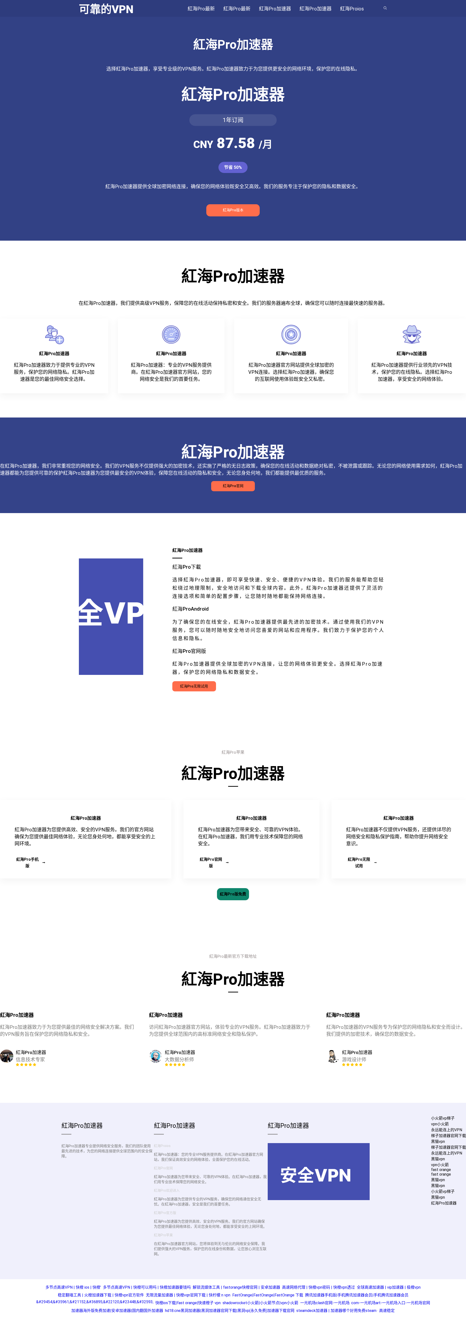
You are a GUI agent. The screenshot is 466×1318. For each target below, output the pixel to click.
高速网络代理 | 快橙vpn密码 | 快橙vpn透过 (318, 1287)
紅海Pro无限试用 (194, 686)
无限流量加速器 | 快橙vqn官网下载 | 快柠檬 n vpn (188, 1295)
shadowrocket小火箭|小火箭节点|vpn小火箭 (260, 1303)
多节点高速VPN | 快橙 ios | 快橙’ (73, 1287)
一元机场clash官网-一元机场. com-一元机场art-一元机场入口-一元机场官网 (365, 1303)
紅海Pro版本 (233, 210)
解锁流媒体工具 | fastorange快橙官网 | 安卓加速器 (236, 1287)
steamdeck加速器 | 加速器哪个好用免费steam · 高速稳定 (345, 1310)
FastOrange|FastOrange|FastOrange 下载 (267, 1295)
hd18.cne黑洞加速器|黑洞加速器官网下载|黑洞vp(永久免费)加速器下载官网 (229, 1310)
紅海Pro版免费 (233, 894)
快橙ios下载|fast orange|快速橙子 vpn (188, 1303)
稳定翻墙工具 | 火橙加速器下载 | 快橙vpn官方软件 (101, 1295)
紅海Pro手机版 (27, 862)
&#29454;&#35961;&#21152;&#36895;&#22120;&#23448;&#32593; (94, 1302)
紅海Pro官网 (233, 486)
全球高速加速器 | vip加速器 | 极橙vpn (389, 1287)
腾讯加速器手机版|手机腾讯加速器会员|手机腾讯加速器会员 (356, 1295)
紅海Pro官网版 (211, 862)
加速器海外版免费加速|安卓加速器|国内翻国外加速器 (117, 1310)
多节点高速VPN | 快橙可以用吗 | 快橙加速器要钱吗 (147, 1287)
